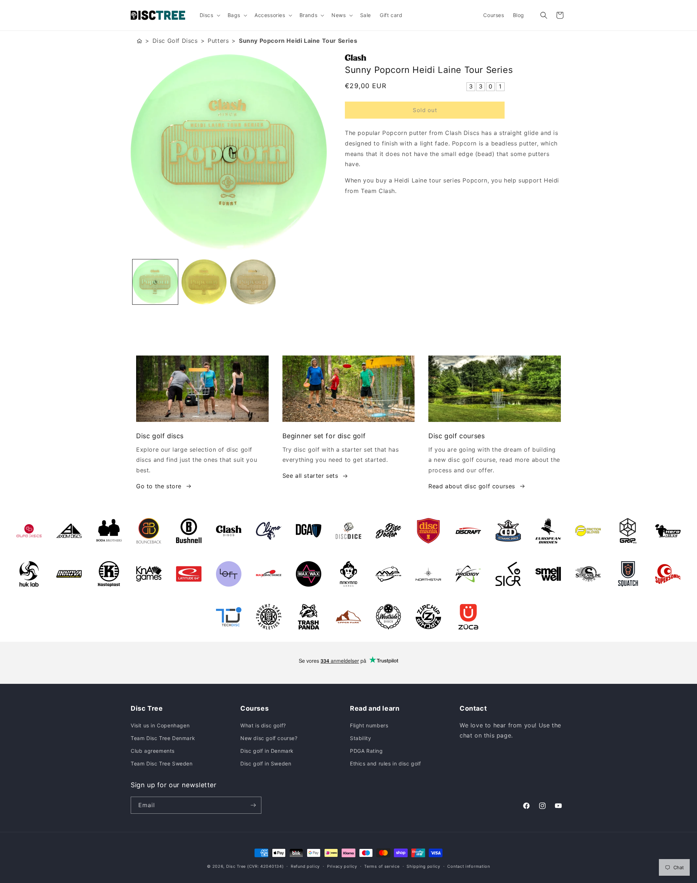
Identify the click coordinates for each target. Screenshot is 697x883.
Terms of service (381, 866)
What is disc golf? (263, 725)
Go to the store (159, 486)
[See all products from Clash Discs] (455, 57)
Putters (218, 40)
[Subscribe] (253, 805)
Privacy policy (342, 866)
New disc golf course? (269, 738)
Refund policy (305, 866)
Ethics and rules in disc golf (385, 763)
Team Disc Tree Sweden (162, 763)
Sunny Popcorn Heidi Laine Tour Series (298, 40)
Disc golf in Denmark (267, 751)
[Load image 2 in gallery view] (204, 282)
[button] (209, 15)
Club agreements (153, 751)
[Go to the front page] (139, 40)
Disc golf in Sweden (265, 763)
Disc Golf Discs (175, 40)
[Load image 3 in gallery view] (253, 282)
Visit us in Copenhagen (160, 725)
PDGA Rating (366, 751)
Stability (360, 738)
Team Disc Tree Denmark (163, 738)
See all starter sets (310, 475)
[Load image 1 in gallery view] (155, 282)
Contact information (468, 866)
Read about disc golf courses (471, 486)
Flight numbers (369, 725)
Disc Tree (236, 866)
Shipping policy (423, 866)
